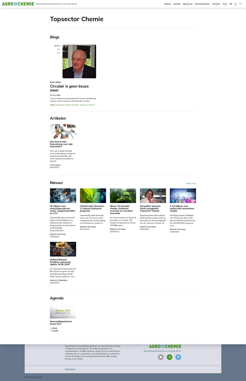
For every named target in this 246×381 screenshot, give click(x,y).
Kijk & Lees (187, 4)
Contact (70, 369)
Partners (216, 4)
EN (231, 4)
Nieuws (167, 4)
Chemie (68, 105)
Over (225, 4)
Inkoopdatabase (202, 4)
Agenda (176, 4)
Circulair (75, 105)
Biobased (60, 105)
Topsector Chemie (87, 105)
